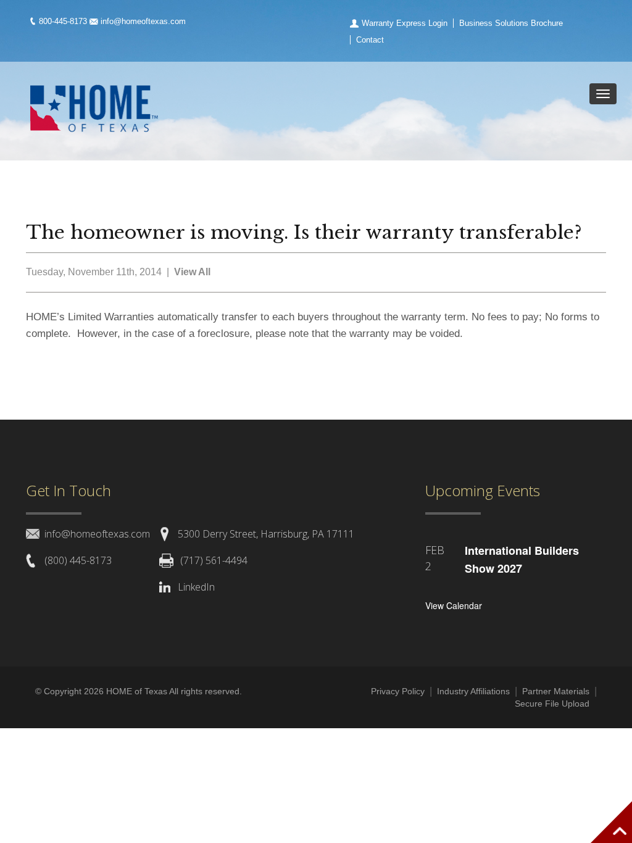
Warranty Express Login (404, 23)
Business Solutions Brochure (511, 23)
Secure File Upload (552, 703)
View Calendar (453, 605)
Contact (370, 39)
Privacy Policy (398, 691)
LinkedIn (196, 587)
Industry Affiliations (473, 691)
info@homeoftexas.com (143, 21)
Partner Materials (555, 691)
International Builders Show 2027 (522, 559)
